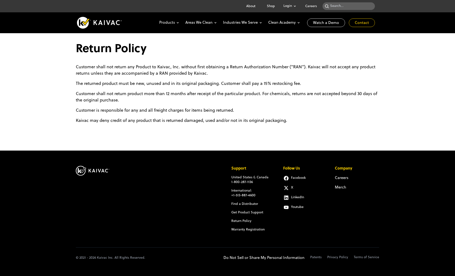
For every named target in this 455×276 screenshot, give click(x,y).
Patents (316, 257)
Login (287, 6)
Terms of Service (366, 257)
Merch (340, 187)
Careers (311, 6)
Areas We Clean (199, 23)
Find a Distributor (244, 204)
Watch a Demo (326, 23)
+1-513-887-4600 (243, 195)
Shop (271, 6)
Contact (362, 23)
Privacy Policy (337, 257)
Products (167, 23)
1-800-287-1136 (242, 182)
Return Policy (241, 221)
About (250, 6)
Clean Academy (282, 23)
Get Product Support (247, 212)
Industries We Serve (240, 23)
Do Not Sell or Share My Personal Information (264, 258)
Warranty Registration (248, 229)
